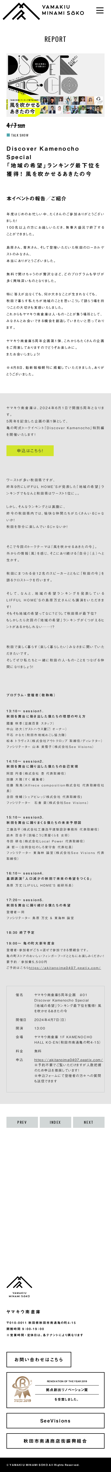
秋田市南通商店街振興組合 (55, 1440)
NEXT (88, 1122)
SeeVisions (55, 1420)
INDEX (55, 1122)
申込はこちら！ (30, 451)
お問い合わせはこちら (38, 1359)
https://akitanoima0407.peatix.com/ (65, 967)
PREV (22, 1122)
